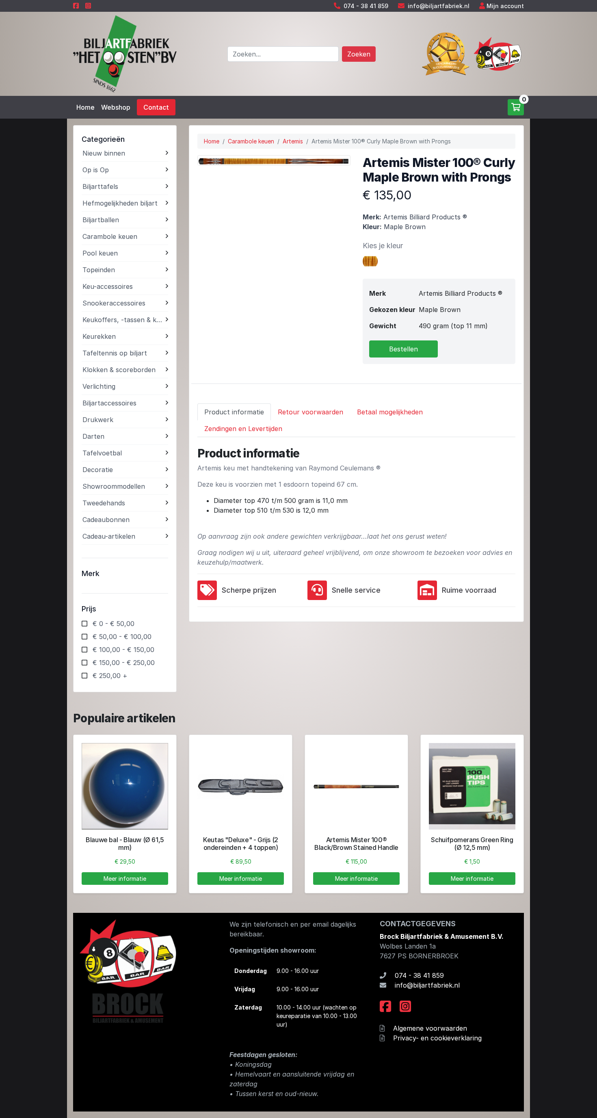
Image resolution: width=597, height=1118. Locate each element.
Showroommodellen (113, 486)
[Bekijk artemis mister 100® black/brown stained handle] (356, 786)
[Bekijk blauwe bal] (125, 786)
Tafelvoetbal (102, 453)
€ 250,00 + (110, 676)
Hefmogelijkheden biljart (120, 203)
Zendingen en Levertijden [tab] (243, 429)
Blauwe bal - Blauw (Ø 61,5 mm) (125, 844)
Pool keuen (100, 253)
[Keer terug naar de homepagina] (125, 53)
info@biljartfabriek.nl (438, 5)
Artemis (293, 141)
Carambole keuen (109, 236)
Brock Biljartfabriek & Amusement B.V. (442, 936)
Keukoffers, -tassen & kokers (124, 320)
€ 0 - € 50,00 (113, 624)
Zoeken (358, 54)
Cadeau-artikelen (108, 536)
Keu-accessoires (107, 286)
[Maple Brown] (370, 260)
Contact (156, 107)
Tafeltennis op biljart (114, 353)
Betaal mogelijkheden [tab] (390, 412)
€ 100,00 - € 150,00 (123, 650)
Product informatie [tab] (234, 412)
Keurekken (99, 336)
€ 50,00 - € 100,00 (122, 637)
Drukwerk (97, 420)
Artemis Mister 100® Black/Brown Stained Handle (356, 844)
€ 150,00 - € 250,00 (124, 663)
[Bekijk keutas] (240, 786)
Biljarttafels (100, 186)
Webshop (115, 107)
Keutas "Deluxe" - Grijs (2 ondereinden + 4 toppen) (240, 844)
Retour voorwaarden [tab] (310, 412)
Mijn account (505, 5)
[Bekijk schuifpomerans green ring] (472, 786)
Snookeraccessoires (113, 303)
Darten (93, 436)
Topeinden (98, 270)
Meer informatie (125, 878)
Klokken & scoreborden (119, 370)
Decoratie (97, 470)
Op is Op (95, 170)
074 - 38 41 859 (366, 5)
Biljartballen (100, 220)
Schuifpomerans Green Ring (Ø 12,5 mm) (472, 844)
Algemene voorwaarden (430, 1028)
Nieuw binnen (103, 153)
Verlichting (98, 386)
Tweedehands (103, 503)
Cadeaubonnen (106, 520)
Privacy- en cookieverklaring (437, 1038)
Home (85, 107)
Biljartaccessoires (109, 403)
